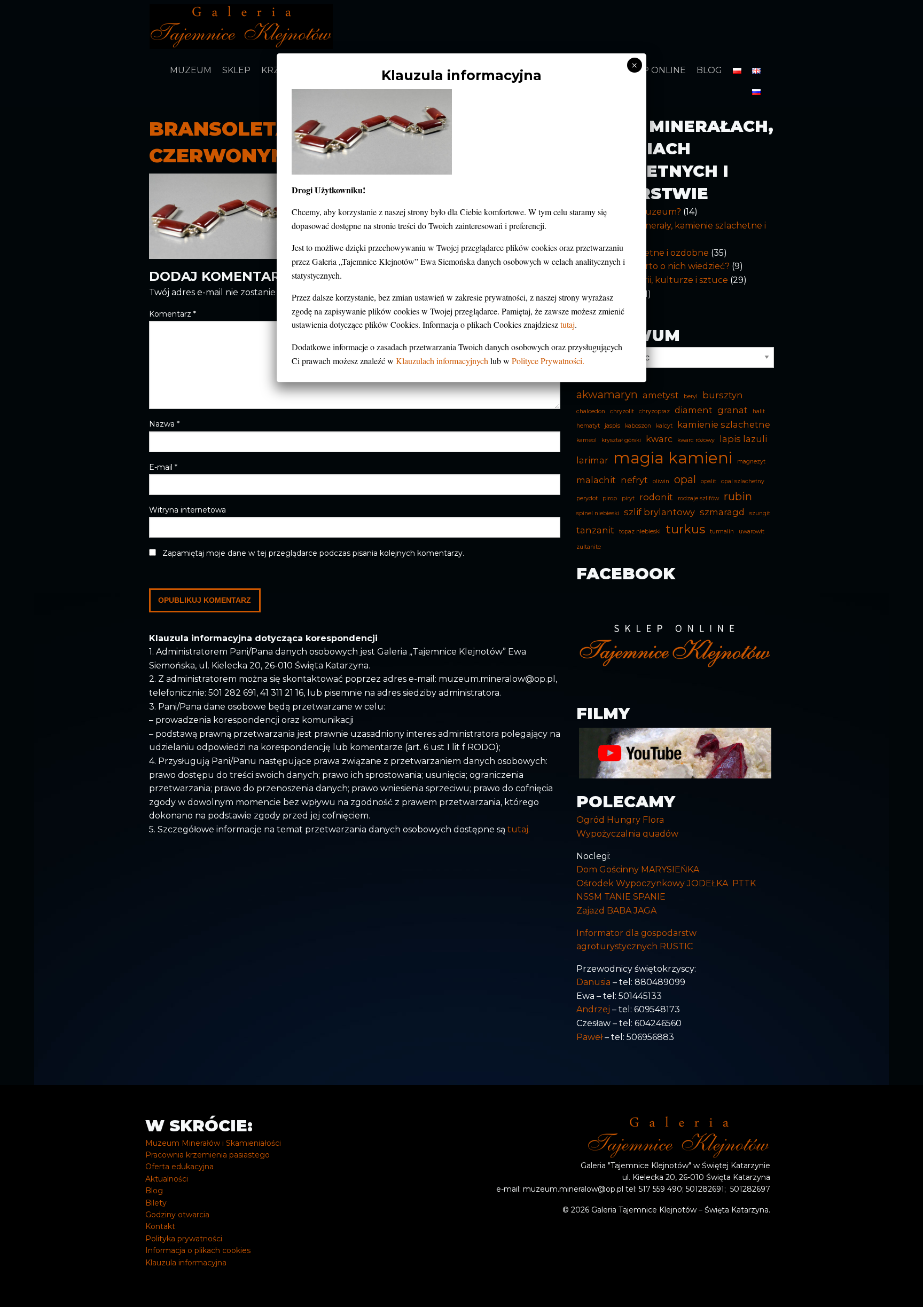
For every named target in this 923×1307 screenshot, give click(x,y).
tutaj (567, 324)
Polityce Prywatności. (548, 360)
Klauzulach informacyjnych (442, 360)
